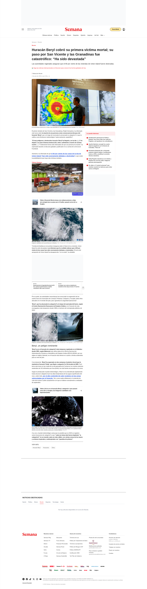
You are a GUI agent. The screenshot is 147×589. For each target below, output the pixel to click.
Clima (53, 447)
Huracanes (46, 447)
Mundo (40, 42)
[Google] (23, 579)
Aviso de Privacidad (28, 583)
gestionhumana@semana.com (97, 554)
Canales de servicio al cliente (117, 544)
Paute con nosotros (114, 550)
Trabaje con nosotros (114, 547)
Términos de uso (74, 537)
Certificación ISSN (74, 553)
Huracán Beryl (36, 447)
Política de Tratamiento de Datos (78, 540)
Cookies (111, 553)
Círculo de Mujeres (61, 553)
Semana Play (47, 537)
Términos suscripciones (76, 543)
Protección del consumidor (96, 537)
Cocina (58, 550)
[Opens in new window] (27, 579)
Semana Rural (60, 546)
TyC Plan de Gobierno (76, 556)
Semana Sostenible (61, 556)
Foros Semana (60, 540)
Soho (45, 550)
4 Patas (46, 556)
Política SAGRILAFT (75, 550)
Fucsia (45, 553)
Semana (34, 42)
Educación (59, 537)
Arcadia (46, 546)
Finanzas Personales (62, 543)
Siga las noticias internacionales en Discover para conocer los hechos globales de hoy (60, 68)
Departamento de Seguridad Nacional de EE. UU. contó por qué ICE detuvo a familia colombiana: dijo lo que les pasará (44, 287)
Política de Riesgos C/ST (76, 546)
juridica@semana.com (95, 547)
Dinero (45, 543)
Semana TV (47, 540)
